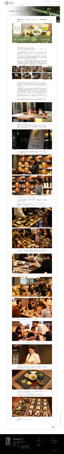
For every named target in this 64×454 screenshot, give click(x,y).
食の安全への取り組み (54, 440)
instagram (60, 417)
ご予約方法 (38, 438)
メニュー (33, 4)
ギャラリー (44, 4)
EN (55, 1)
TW (59, 1)
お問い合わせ (39, 440)
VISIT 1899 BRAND (47, 1)
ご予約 (59, 4)
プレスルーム (39, 442)
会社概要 (52, 438)
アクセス (49, 4)
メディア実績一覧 (53, 442)
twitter (60, 414)
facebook (60, 421)
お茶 (28, 4)
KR (57, 1)
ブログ (54, 4)
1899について (23, 4)
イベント (38, 4)
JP (53, 1)
